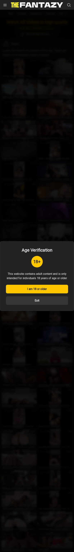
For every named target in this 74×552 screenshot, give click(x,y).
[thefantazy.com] (37, 5)
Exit (37, 300)
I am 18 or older (37, 289)
